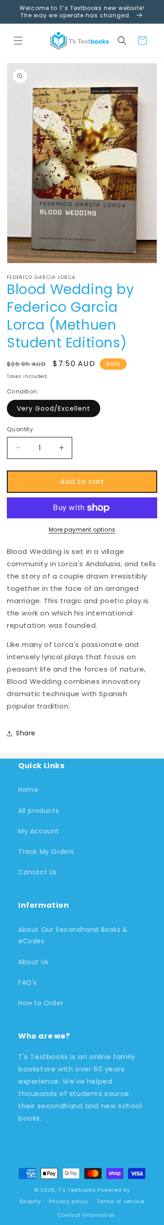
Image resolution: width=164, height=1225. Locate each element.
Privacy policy (68, 1201)
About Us (33, 962)
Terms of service (120, 1201)
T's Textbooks (77, 1190)
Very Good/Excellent (53, 408)
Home (28, 789)
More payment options (82, 529)
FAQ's (27, 982)
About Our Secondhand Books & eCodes (73, 935)
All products (38, 810)
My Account (38, 831)
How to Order (40, 1003)
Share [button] (26, 733)
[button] (18, 41)
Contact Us (37, 872)
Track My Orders (46, 851)
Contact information (86, 1215)
